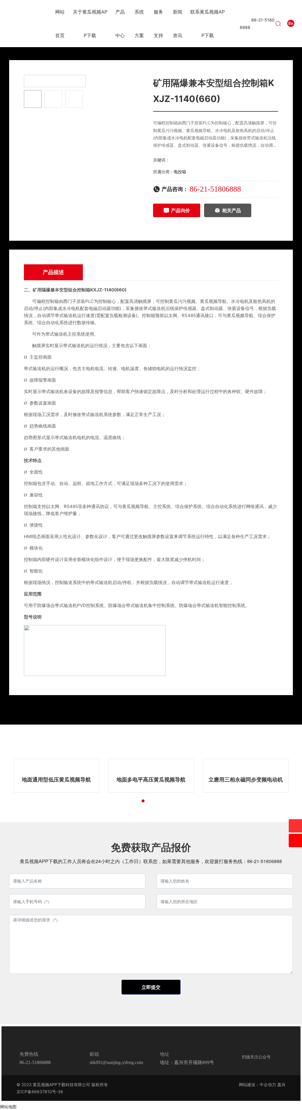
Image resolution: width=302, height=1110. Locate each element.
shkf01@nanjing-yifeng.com (116, 1062)
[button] (127, 800)
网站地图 (8, 1106)
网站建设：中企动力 (257, 1084)
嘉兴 (281, 1084)
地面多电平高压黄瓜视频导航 (151, 779)
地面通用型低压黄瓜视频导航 (56, 779)
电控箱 (180, 171)
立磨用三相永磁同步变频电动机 (246, 779)
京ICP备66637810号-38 (40, 1091)
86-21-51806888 (215, 189)
